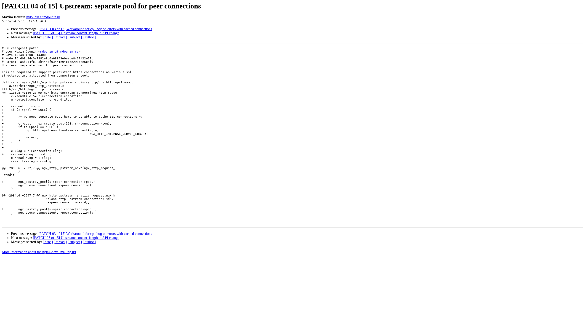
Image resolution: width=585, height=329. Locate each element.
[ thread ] (60, 37)
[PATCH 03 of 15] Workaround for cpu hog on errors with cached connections (95, 29)
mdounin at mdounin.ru (43, 17)
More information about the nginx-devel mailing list (39, 252)
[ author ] (89, 37)
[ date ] (48, 37)
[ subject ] (75, 37)
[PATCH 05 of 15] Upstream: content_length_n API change (76, 33)
